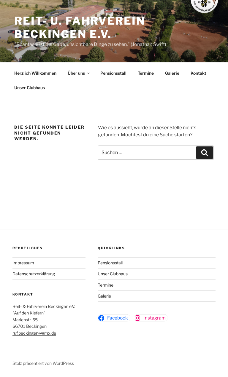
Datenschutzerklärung (33, 273)
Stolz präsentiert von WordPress (43, 363)
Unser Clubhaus (29, 87)
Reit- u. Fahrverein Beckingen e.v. (79, 27)
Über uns (76, 73)
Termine (146, 73)
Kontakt (198, 73)
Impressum (23, 262)
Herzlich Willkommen (35, 73)
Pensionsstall (113, 73)
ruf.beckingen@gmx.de (34, 333)
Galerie (172, 73)
